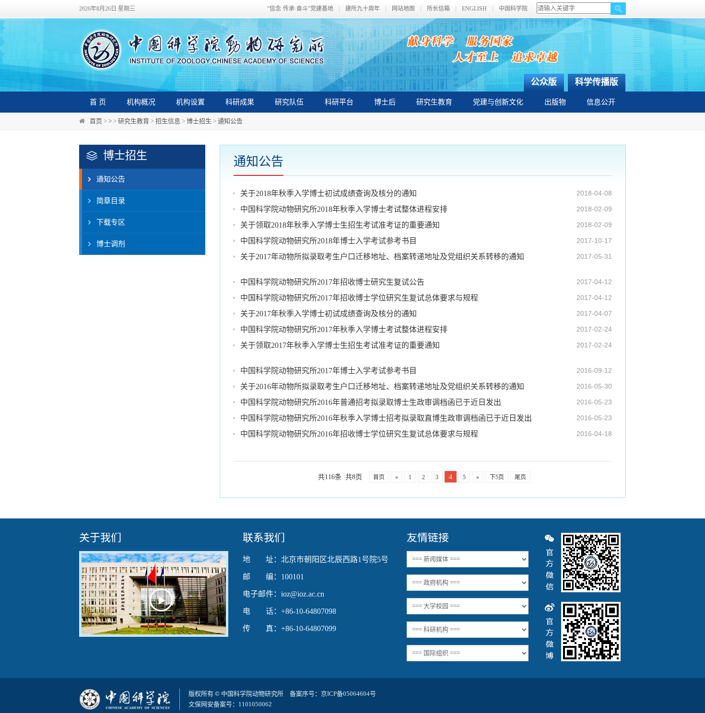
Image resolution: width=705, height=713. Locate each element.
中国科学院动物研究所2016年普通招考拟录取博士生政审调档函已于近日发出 (370, 402)
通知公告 (230, 121)
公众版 (544, 82)
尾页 (520, 477)
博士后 (385, 102)
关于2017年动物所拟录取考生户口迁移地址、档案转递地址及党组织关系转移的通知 (382, 257)
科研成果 (239, 102)
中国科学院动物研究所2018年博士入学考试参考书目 (328, 241)
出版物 (555, 102)
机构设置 (190, 102)
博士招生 (199, 121)
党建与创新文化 (498, 102)
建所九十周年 (362, 9)
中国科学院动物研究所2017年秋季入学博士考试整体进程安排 (343, 329)
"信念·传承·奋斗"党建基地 (300, 9)
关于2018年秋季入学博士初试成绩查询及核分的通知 (328, 193)
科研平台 (339, 102)
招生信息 (167, 121)
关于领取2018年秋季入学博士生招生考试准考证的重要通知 (340, 225)
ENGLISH (474, 9)
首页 (96, 121)
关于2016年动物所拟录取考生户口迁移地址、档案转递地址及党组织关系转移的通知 (382, 386)
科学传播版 (596, 82)
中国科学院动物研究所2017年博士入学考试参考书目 (328, 371)
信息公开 (601, 102)
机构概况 (141, 102)
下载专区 (110, 222)
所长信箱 (438, 9)
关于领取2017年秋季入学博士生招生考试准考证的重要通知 (340, 345)
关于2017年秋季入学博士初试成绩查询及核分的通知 (328, 314)
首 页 (98, 102)
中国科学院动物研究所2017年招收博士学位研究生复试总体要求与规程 (359, 298)
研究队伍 (289, 102)
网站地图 (403, 9)
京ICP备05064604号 (348, 693)
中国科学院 (513, 9)
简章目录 (110, 201)
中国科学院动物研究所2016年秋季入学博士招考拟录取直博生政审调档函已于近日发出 (386, 418)
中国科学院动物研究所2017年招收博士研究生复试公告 (332, 282)
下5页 (497, 477)
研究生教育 (434, 102)
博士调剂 (110, 244)
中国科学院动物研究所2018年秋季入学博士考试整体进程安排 (343, 209)
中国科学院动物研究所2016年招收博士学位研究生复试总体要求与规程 (359, 434)
